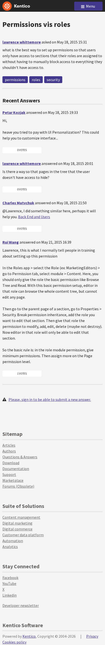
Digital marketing (17, 523)
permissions (15, 79)
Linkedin (9, 595)
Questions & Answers (19, 456)
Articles (8, 445)
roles (36, 79)
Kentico (29, 636)
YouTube (9, 583)
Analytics (10, 546)
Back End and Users (34, 216)
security (53, 79)
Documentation (15, 468)
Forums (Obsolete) (18, 486)
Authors (9, 451)
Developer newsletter (20, 605)
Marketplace (12, 480)
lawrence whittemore (21, 42)
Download (10, 462)
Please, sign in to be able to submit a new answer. (50, 399)
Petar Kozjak (13, 112)
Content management (21, 517)
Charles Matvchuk (18, 202)
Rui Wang (10, 242)
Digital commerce (17, 529)
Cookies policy (14, 642)
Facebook (10, 577)
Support (9, 474)
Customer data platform (23, 534)
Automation (12, 540)
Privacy (92, 636)
